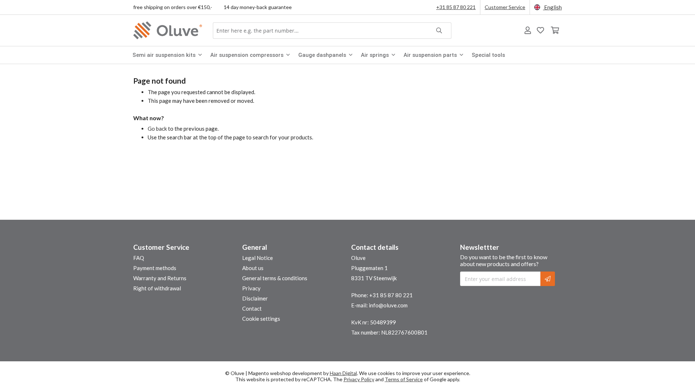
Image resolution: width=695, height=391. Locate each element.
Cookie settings (261, 318)
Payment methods (154, 268)
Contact (252, 308)
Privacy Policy (359, 379)
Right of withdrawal (157, 288)
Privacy (251, 288)
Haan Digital (343, 373)
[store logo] (169, 30)
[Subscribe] (547, 279)
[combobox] (332, 30)
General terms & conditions (274, 278)
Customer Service (505, 7)
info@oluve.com (388, 305)
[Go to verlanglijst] (540, 30)
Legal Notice (257, 258)
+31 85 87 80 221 (456, 7)
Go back (157, 128)
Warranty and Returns (159, 278)
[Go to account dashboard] (528, 30)
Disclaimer (255, 298)
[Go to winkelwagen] (554, 30)
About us (253, 268)
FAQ (138, 258)
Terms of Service (404, 379)
